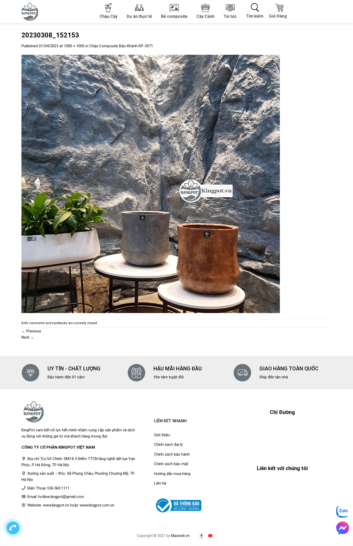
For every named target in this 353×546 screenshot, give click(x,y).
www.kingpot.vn (56, 505)
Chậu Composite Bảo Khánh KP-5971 (121, 46)
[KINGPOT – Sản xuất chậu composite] (33, 11)
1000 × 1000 (74, 46)
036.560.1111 (58, 488)
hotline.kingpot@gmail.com (61, 496)
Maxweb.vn (180, 536)
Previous (31, 331)
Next (27, 337)
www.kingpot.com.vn (97, 505)
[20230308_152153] (150, 183)
